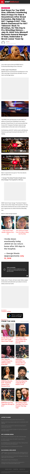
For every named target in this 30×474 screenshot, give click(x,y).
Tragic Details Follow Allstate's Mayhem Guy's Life (8, 232)
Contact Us (22, 469)
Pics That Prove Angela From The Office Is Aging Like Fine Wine (22, 232)
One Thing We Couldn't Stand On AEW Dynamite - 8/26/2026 (6, 362)
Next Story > (4, 319)
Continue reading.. (6, 311)
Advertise (15, 469)
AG (8, 41)
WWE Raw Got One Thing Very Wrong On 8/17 (7, 404)
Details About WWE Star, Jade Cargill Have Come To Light (7, 339)
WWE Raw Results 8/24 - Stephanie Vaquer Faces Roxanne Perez (6, 383)
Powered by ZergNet (25, 321)
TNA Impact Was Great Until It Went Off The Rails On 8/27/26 (21, 340)
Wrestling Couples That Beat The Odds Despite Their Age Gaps (22, 405)
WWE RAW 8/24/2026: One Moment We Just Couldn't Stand (21, 362)
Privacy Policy (8, 469)
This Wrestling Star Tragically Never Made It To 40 (21, 382)
